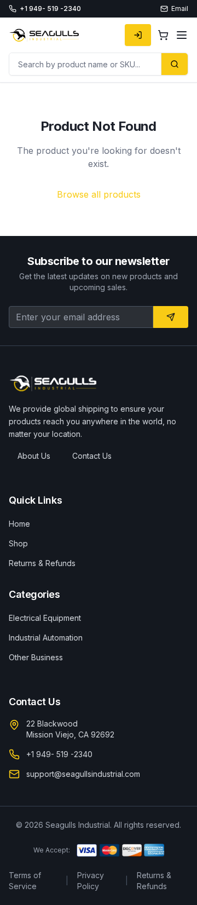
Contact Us (92, 455)
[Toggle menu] (181, 35)
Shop (18, 543)
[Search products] (174, 64)
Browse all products (99, 194)
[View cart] (163, 35)
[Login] (138, 35)
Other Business (36, 657)
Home (19, 523)
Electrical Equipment (45, 617)
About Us (34, 455)
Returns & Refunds (42, 563)
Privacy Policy (90, 881)
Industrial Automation (46, 637)
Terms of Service (25, 881)
